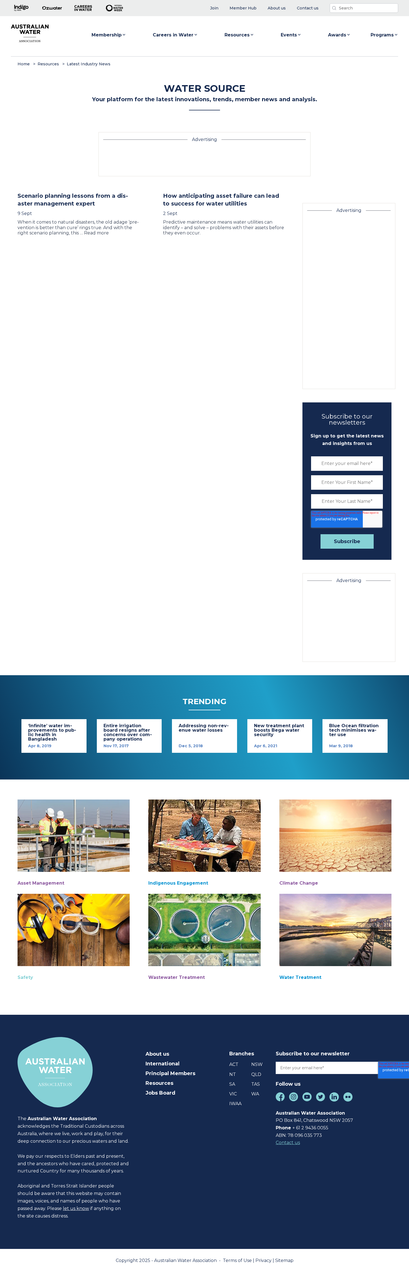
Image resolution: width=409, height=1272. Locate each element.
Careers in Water (173, 35)
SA (232, 1084)
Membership (107, 35)
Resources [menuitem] (159, 1083)
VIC (233, 1094)
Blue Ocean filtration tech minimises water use (354, 730)
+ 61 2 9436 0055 (310, 1127)
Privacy (264, 1260)
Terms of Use (238, 1260)
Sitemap (284, 1260)
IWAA (235, 1103)
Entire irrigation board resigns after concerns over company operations (128, 732)
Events (289, 35)
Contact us (288, 1142)
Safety (25, 977)
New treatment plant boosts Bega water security (279, 730)
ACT (233, 1064)
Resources (237, 35)
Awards (337, 35)
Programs (382, 35)
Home (24, 63)
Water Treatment (300, 977)
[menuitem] (214, 8)
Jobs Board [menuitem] (160, 1093)
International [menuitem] (162, 1064)
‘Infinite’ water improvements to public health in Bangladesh (52, 732)
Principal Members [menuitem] (170, 1073)
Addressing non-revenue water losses (204, 728)
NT (232, 1074)
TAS (255, 1084)
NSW (257, 1064)
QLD (256, 1074)
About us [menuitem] (157, 1054)
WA (255, 1094)
